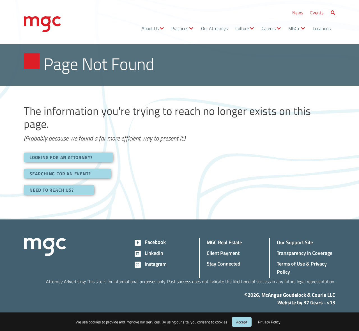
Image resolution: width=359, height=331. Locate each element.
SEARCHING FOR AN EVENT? (60, 173)
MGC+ (294, 28)
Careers (269, 28)
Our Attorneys (214, 28)
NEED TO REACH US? (51, 190)
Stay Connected (223, 263)
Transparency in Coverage (304, 252)
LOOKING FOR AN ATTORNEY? (61, 157)
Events (316, 12)
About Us (150, 28)
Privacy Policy (269, 322)
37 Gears (313, 302)
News (297, 12)
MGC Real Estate (224, 242)
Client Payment (223, 252)
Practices (179, 28)
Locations (322, 28)
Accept (241, 322)
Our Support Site (295, 242)
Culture (242, 28)
